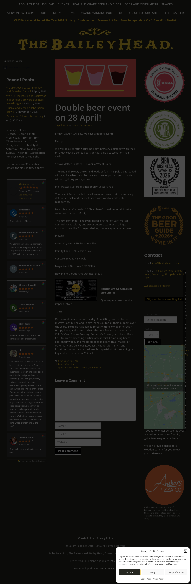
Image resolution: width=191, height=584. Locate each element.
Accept (129, 572)
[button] (185, 551)
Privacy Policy (158, 579)
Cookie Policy (146, 579)
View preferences (175, 572)
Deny (152, 572)
